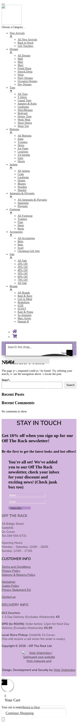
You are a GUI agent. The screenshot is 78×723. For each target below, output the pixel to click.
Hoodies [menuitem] (22, 186)
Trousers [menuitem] (22, 142)
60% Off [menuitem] (23, 276)
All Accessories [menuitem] (26, 238)
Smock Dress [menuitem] (25, 71)
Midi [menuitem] (20, 58)
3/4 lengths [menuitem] (24, 154)
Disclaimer (8, 582)
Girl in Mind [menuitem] (25, 299)
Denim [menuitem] (21, 180)
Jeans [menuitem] (20, 138)
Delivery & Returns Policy (18, 575)
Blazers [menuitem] (22, 183)
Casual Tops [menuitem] (24, 100)
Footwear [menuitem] (15, 211)
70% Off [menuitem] (23, 279)
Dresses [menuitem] (14, 51)
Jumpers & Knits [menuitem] (27, 103)
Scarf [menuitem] (21, 247)
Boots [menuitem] (21, 228)
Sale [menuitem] (12, 256)
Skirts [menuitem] (21, 145)
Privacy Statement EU (16, 590)
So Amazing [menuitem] (24, 315)
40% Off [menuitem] (23, 270)
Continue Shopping (20, 713)
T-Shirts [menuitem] (22, 97)
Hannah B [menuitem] (23, 321)
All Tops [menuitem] (22, 94)
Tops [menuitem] (12, 89)
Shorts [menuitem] (21, 161)
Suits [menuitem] (20, 158)
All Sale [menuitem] (22, 260)
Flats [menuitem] (20, 222)
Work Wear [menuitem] (24, 119)
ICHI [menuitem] (20, 305)
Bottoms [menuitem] (14, 131)
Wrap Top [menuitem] (23, 126)
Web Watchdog (64, 670)
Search (70, 385)
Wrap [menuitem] (21, 74)
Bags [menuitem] (20, 244)
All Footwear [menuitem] (25, 215)
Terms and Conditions (16, 567)
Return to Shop (31, 707)
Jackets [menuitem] (13, 166)
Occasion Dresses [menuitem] (27, 81)
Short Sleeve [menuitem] (25, 122)
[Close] (3, 678)
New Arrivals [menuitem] (17, 35)
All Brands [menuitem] (24, 292)
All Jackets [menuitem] (24, 170)
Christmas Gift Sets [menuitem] (29, 251)
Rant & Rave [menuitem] (25, 295)
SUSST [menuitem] (22, 308)
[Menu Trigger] (3, 4)
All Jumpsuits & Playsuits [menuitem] (32, 199)
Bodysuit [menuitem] (23, 113)
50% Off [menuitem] (23, 273)
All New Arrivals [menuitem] (27, 39)
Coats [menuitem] (21, 174)
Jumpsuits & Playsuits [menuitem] (22, 195)
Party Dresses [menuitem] (25, 78)
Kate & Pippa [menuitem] (25, 311)
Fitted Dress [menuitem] (24, 68)
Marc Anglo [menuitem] (24, 318)
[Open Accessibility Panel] (3, 719)
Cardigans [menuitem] (23, 106)
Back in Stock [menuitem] (25, 42)
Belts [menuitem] (20, 241)
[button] (7, 362)
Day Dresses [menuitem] (24, 84)
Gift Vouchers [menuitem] (25, 45)
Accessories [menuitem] (16, 233)
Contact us (9, 597)
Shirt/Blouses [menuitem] (25, 110)
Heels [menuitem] (21, 225)
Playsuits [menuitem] (23, 206)
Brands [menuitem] (13, 288)
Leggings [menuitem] (23, 151)
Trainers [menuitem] (22, 219)
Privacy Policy (11, 571)
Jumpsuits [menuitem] (23, 202)
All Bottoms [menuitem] (24, 135)
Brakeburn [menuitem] (23, 302)
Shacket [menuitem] (22, 190)
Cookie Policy (10, 586)
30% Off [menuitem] (23, 267)
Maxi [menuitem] (20, 65)
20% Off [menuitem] (23, 263)
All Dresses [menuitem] (24, 55)
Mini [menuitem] (20, 61)
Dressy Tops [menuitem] (24, 116)
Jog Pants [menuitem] (23, 148)
